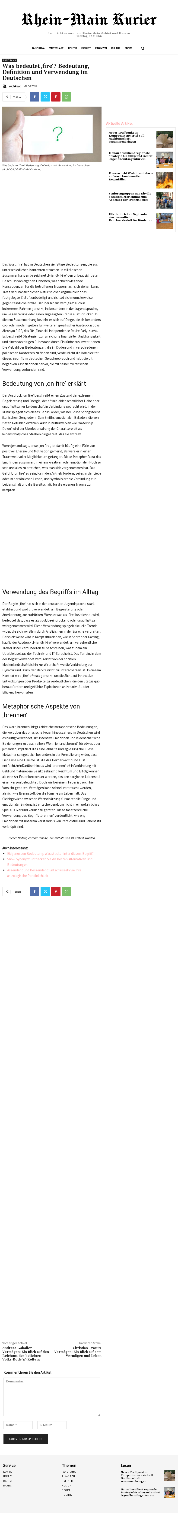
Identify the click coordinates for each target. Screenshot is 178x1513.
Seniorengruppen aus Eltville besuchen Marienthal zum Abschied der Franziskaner (130, 196)
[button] (142, 48)
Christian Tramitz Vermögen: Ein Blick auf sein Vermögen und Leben (78, 1352)
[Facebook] (34, 97)
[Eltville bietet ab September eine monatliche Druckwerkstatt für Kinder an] (164, 221)
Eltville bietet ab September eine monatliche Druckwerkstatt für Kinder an (130, 217)
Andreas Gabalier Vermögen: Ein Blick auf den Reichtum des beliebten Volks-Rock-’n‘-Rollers (25, 1354)
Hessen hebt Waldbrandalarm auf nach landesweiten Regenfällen (131, 176)
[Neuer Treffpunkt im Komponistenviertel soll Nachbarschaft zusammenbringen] (164, 139)
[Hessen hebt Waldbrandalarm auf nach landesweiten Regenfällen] (164, 180)
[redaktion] (5, 86)
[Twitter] (45, 97)
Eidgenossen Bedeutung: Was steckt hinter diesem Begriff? (50, 853)
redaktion (15, 86)
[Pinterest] (55, 97)
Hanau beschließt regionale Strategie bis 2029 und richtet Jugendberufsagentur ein (131, 156)
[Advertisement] (52, 218)
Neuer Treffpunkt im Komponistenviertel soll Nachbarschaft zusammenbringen (126, 137)
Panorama (9, 60)
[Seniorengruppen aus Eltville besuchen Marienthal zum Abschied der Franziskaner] (164, 200)
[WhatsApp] (66, 97)
